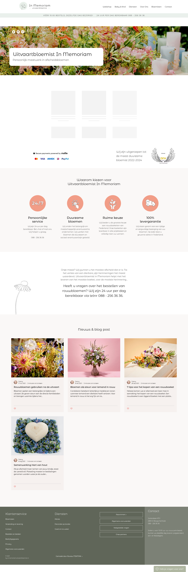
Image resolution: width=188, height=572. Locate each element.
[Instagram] (22, 31)
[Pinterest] (18, 31)
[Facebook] (13, 31)
